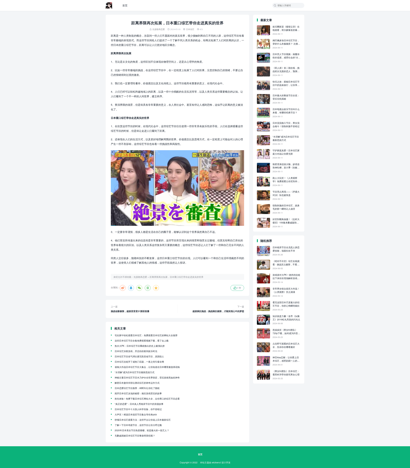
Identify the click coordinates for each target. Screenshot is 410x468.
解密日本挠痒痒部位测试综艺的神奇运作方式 (137, 382)
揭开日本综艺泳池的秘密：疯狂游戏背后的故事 (138, 393)
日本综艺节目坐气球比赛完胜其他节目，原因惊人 (139, 356)
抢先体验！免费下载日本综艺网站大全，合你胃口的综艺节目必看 (147, 398)
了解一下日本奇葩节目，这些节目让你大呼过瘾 (138, 425)
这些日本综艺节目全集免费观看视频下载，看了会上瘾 (141, 340)
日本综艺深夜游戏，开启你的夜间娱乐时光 (136, 351)
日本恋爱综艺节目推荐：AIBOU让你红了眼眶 (137, 388)
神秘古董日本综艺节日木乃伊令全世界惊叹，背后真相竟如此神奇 (147, 377)
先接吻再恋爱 (158, 29)
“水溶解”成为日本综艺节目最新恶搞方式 (134, 372)
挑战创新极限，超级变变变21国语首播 (130, 309)
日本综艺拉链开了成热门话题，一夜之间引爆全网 (139, 361)
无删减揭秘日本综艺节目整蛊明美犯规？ (135, 435)
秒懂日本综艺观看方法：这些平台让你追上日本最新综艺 (143, 419)
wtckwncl (216, 462)
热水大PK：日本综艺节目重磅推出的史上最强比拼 (140, 345)
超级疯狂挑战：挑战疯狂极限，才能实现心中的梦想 (218, 309)
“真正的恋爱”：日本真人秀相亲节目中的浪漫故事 (139, 403)
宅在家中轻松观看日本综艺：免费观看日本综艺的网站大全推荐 (146, 335)
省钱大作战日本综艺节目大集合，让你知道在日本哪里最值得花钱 (147, 367)
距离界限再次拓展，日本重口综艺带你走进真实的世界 (176, 276)
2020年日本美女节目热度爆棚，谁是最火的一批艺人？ (142, 430)
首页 (124, 5)
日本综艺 (190, 29)
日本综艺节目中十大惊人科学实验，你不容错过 (138, 409)
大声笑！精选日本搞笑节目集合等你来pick (136, 414)
